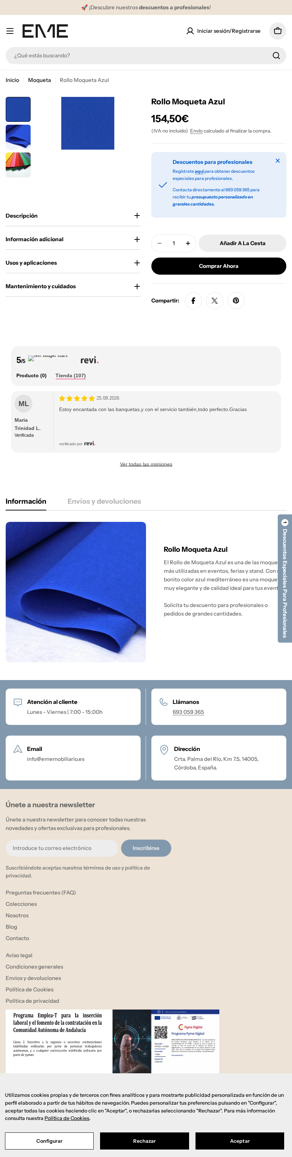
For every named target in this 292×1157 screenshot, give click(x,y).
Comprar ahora (219, 266)
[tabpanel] (146, 592)
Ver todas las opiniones (146, 464)
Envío (196, 131)
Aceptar (240, 1141)
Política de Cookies (67, 1118)
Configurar (49, 1141)
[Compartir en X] (214, 300)
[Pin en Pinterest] (236, 300)
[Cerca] (278, 160)
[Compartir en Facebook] (193, 300)
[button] (285, 578)
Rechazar (144, 1141)
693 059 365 (188, 712)
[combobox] (146, 55)
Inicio (12, 80)
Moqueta (39, 80)
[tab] (31, 376)
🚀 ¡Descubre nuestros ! (146, 7)
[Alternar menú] (10, 31)
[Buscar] (276, 55)
